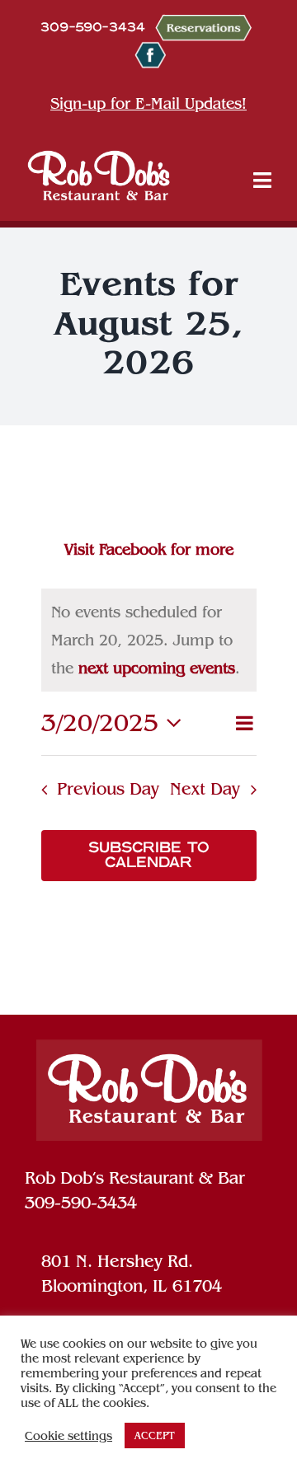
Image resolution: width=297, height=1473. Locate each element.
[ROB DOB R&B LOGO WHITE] (99, 174)
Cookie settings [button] (68, 1435)
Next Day (205, 789)
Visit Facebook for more (148, 549)
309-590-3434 (81, 1203)
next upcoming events (156, 668)
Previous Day (108, 789)
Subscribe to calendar (149, 855)
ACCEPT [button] (154, 1435)
